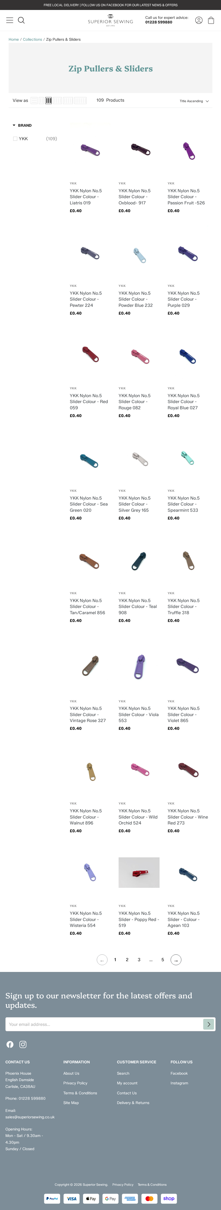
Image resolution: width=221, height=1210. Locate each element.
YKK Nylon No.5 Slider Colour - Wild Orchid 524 (138, 817)
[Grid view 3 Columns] (48, 100)
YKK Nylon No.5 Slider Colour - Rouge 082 (135, 401)
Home (14, 39)
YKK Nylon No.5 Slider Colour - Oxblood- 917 (135, 196)
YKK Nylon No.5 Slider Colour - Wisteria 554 (86, 919)
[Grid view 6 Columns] (80, 100)
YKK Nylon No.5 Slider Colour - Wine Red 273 (188, 817)
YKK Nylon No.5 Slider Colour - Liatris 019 (86, 196)
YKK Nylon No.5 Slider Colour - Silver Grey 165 (135, 504)
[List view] (34, 100)
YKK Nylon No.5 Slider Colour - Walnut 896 (86, 817)
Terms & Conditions (80, 1093)
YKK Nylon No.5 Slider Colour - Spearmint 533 (184, 504)
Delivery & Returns (133, 1103)
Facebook (179, 1073)
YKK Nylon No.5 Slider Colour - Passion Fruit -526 (186, 196)
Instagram (179, 1083)
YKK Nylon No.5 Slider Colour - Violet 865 (184, 714)
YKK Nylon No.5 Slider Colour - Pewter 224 (86, 299)
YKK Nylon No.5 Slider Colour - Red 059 (89, 401)
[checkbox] (38, 139)
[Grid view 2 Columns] (41, 100)
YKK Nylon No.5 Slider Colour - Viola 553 (139, 714)
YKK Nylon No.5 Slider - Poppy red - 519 (139, 919)
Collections (32, 39)
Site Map (71, 1103)
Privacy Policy (75, 1083)
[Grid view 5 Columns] (68, 100)
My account (127, 1083)
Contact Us (127, 1093)
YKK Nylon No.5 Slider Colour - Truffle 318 (184, 606)
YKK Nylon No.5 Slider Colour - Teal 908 (138, 606)
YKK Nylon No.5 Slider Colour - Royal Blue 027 (184, 401)
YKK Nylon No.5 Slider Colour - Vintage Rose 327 (88, 714)
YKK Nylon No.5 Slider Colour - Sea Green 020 (89, 504)
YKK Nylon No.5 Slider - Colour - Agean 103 (184, 919)
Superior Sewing (95, 1184)
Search (123, 1073)
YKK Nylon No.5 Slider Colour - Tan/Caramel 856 (87, 606)
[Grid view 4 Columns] (57, 100)
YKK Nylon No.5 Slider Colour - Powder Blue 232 (136, 299)
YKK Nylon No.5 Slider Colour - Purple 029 (184, 299)
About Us (71, 1073)
